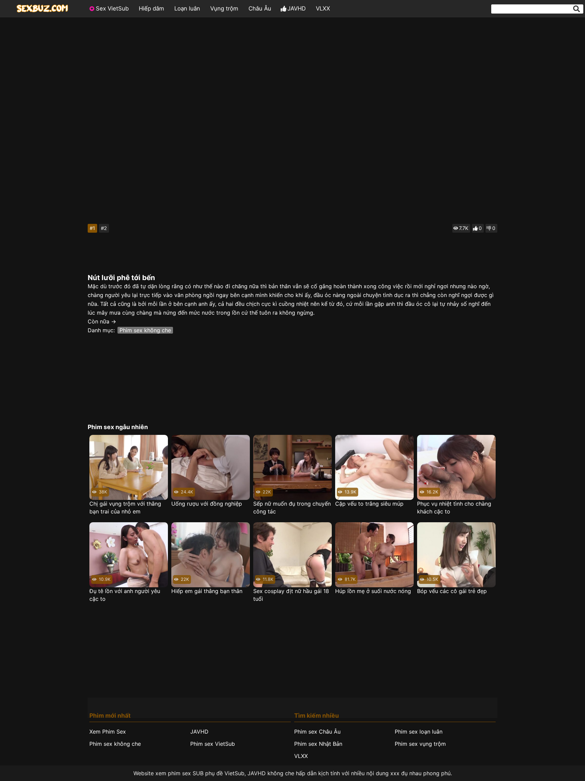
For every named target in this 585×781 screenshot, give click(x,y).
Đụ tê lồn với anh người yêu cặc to (124, 595)
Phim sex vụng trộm (420, 743)
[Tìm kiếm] (576, 8)
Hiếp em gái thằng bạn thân (206, 591)
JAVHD (296, 8)
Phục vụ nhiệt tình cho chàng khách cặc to (454, 507)
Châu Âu (259, 8)
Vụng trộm (224, 8)
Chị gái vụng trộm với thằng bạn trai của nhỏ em (125, 507)
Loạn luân (187, 8)
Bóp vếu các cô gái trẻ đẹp (452, 591)
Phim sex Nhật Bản (318, 743)
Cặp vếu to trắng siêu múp (369, 503)
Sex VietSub (112, 8)
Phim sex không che (145, 330)
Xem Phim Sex (107, 731)
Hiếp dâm (151, 8)
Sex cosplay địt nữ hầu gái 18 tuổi (291, 595)
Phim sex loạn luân (418, 731)
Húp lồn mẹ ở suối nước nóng (373, 591)
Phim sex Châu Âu (317, 731)
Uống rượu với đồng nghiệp (206, 503)
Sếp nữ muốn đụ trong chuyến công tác (292, 507)
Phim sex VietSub (212, 743)
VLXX (323, 8)
